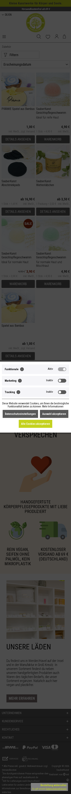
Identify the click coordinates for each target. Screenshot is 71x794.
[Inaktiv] (62, 381)
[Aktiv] (62, 369)
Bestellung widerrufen (53, 785)
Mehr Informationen (52, 406)
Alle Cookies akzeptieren (35, 423)
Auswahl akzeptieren (54, 413)
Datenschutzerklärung (56, 789)
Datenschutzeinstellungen (20, 413)
